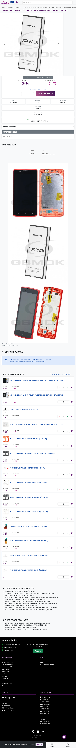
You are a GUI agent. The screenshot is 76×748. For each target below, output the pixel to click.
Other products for (60, 374)
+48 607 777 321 (44, 706)
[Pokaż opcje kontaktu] (18, 2)
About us (4, 685)
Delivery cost (5, 669)
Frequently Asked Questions (47, 664)
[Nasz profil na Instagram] (38, 731)
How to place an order (8, 674)
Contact (4, 688)
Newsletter (5, 678)
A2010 (30, 7)
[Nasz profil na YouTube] (42, 731)
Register (38, 651)
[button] (38, 127)
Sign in (41, 662)
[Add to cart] (72, 387)
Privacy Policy (5, 681)
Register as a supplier (8, 662)
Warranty (4, 676)
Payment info (5, 671)
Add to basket (45, 93)
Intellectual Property (7, 683)
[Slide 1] (31, 73)
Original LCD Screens (13, 7)
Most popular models (7, 664)
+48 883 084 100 (44, 713)
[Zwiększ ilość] (32, 94)
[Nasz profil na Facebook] (33, 731)
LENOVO (24, 7)
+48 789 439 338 (44, 709)
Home (3, 7)
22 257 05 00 (45, 701)
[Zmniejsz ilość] (23, 94)
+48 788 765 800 (44, 711)
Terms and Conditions (8, 667)
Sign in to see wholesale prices (37, 89)
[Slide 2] (35, 73)
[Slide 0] (28, 73)
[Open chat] (64, 737)
